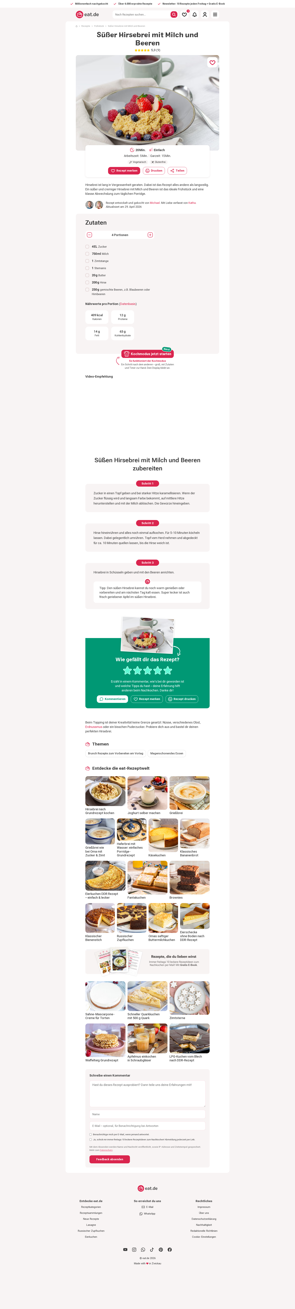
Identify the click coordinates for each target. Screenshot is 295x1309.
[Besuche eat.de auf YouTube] (125, 1249)
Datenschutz (106, 1150)
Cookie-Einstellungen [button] (204, 1236)
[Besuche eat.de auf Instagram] (134, 1249)
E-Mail (149, 1207)
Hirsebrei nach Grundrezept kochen (99, 811)
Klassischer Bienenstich (93, 938)
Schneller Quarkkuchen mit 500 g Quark (144, 1016)
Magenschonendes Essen (166, 753)
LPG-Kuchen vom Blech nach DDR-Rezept (186, 1058)
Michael (155, 202)
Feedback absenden (109, 1159)
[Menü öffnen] (215, 14)
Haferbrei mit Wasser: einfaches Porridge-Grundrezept (130, 849)
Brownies (176, 897)
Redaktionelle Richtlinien (203, 1230)
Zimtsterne (177, 1018)
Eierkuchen (91, 1236)
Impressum (204, 1207)
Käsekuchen (157, 855)
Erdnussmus (94, 727)
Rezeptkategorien (91, 1207)
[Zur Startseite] (87, 14)
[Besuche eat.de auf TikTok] (152, 1249)
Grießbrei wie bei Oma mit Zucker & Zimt (95, 851)
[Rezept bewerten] (147, 670)
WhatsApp (149, 1213)
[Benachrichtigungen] (195, 14)
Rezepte (85, 26)
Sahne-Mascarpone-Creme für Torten (100, 1016)
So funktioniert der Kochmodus (147, 361)
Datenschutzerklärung (204, 1218)
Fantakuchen (137, 897)
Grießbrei (176, 813)
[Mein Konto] (205, 14)
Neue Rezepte (91, 1218)
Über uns (204, 1213)
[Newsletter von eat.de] (147, 962)
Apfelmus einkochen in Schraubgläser (142, 1058)
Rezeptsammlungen (91, 1213)
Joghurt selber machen (144, 813)
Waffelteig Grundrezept (101, 1060)
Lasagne (91, 1224)
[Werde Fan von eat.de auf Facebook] (169, 1249)
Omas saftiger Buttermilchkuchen (162, 938)
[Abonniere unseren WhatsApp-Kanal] (143, 1249)
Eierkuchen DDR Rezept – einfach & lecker (101, 896)
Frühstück (99, 26)
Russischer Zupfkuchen (125, 938)
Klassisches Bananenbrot (189, 853)
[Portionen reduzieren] (89, 235)
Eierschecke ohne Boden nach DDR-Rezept (192, 936)
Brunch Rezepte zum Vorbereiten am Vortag (115, 753)
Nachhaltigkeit (204, 1224)
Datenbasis (128, 304)
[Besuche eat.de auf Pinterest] (161, 1249)
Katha (192, 202)
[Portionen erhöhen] (150, 235)
